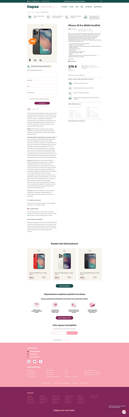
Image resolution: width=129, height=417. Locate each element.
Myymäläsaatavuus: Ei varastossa (85, 30)
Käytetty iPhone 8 (80, 399)
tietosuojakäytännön (66, 340)
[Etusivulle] (32, 7)
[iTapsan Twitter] (34, 361)
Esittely (29, 109)
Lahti (66, 372)
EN (101, 1)
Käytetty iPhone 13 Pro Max (44, 401)
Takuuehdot (75, 383)
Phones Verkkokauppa (89, 370)
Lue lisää (99, 55)
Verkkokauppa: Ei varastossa (84, 29)
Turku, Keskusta (49, 374)
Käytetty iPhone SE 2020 (69, 397)
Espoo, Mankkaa (50, 370)
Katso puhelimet (64, 286)
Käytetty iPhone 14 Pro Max (31, 401)
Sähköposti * (30, 80)
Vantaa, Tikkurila (50, 372)
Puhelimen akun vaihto (93, 397)
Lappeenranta (30, 370)
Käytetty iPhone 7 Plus (81, 401)
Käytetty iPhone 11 (55, 401)
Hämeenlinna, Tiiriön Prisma (71, 376)
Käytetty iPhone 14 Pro (30, 399)
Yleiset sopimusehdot (45, 383)
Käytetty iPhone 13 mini (43, 397)
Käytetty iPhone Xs (68, 399)
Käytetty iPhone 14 (30, 397)
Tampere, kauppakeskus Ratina (53, 376)
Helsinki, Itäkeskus (31, 374)
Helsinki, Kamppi (31, 372)
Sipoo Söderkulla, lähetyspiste (91, 374)
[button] (3, 414)
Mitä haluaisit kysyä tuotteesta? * (34, 70)
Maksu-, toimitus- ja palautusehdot (61, 383)
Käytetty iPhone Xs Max (68, 401)
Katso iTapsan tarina (64, 318)
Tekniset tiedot (35, 109)
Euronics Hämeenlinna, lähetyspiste (92, 372)
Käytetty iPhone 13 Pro (43, 399)
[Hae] (54, 7)
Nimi (28, 86)
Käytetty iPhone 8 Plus (81, 397)
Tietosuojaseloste (84, 383)
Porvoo (66, 370)
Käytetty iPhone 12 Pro (55, 397)
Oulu (66, 374)
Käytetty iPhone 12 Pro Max (56, 399)
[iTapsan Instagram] (28, 361)
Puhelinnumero (30, 92)
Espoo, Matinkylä (31, 376)
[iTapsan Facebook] (40, 361)
